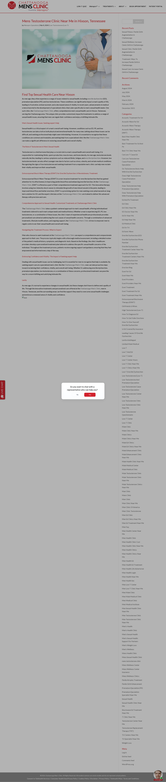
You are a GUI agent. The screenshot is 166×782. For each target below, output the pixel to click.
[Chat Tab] (83, 391)
